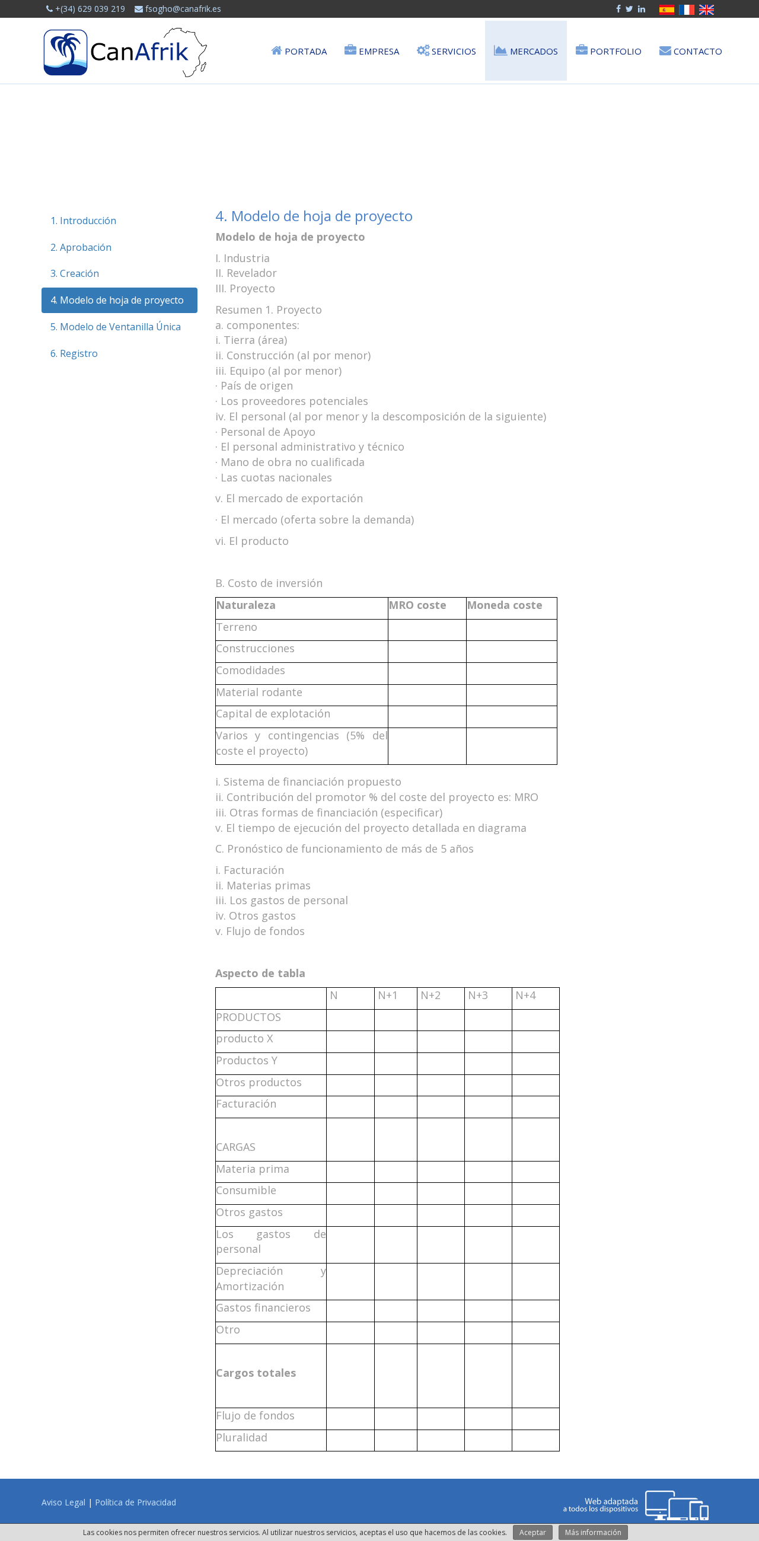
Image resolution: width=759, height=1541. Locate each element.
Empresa (377, 51)
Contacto (696, 51)
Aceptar (532, 1532)
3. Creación (74, 273)
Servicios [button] (452, 51)
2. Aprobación (80, 247)
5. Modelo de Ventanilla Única (115, 326)
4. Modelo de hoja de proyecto (117, 300)
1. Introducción (83, 220)
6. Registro (74, 353)
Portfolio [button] (615, 51)
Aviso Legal (63, 1502)
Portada (304, 51)
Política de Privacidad (135, 1502)
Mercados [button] (533, 51)
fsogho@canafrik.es (182, 8)
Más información (593, 1532)
